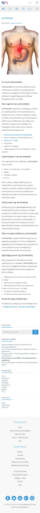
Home (4, 403)
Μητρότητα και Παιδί (20, 462)
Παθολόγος (9, 307)
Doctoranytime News (20, 475)
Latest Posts (6, 405)
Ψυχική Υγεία (20, 434)
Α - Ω (30, 9)
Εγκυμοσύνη (6, 385)
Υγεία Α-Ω (5, 407)
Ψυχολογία (5, 378)
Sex (20, 441)
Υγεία (3, 376)
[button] (35, 332)
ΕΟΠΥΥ (20, 482)
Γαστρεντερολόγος (27, 307)
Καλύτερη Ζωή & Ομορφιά (20, 431)
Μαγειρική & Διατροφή (20, 465)
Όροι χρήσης (24, 504)
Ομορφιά (5, 380)
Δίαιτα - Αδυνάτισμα (20, 438)
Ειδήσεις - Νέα (20, 478)
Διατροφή (5, 383)
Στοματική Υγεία (20, 471)
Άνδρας (4, 389)
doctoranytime (17, 23)
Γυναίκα (4, 387)
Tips (3, 391)
